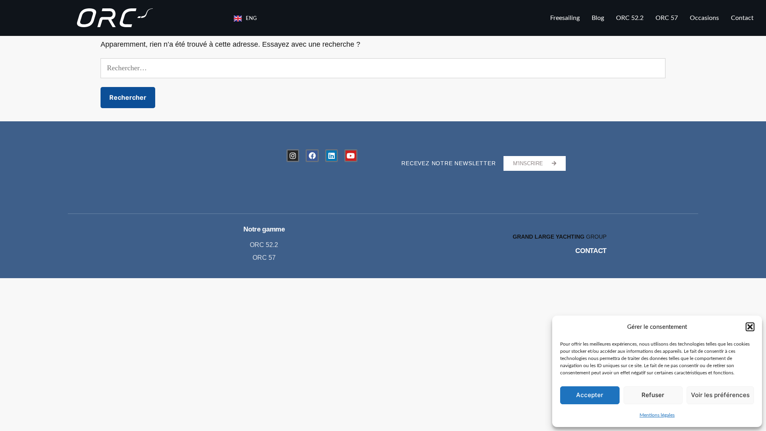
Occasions (704, 18)
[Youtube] (350, 155)
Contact (742, 18)
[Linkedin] (331, 155)
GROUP (559, 236)
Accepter (589, 395)
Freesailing (565, 18)
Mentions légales (657, 415)
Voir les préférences (720, 395)
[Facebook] (312, 155)
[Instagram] (292, 155)
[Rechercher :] (383, 68)
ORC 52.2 (630, 18)
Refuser (653, 395)
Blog (598, 18)
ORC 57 (666, 18)
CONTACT (590, 251)
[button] (750, 327)
